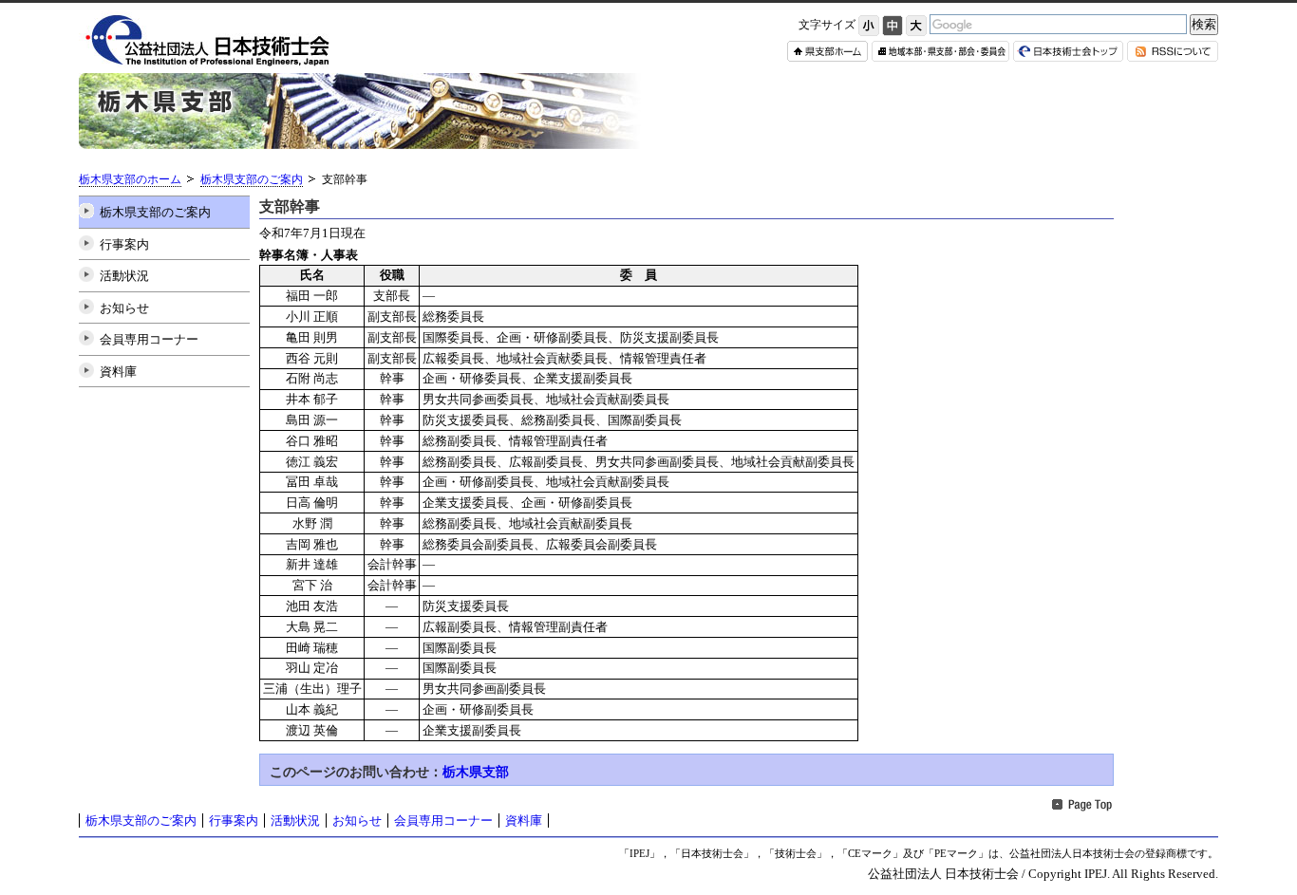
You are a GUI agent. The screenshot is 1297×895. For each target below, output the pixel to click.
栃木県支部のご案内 (251, 180)
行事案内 (124, 244)
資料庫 (118, 371)
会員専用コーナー (149, 339)
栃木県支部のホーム (130, 180)
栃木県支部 (475, 771)
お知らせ (124, 308)
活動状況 (124, 276)
